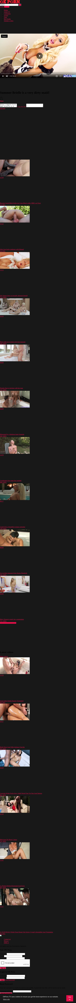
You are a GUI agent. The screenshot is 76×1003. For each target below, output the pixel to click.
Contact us (7, 939)
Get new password (6, 993)
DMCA (6, 943)
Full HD (2, 108)
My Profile (7, 19)
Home (6, 10)
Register (6, 7)
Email (2, 956)
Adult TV (7, 12)
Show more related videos (8, 623)
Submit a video (8, 21)
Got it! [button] (69, 998)
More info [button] (6, 999)
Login (2, 7)
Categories (7, 14)
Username (3, 954)
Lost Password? (10, 980)
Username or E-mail (6, 991)
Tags (5, 17)
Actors (6, 15)
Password (3, 958)
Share (2, 101)
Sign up (3, 968)
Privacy (6, 941)
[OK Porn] (10, 3)
